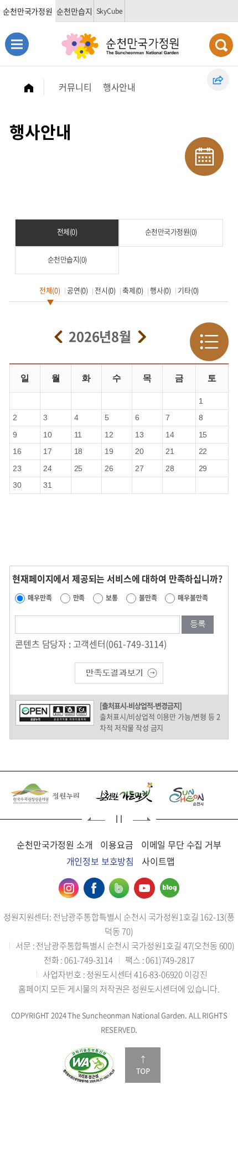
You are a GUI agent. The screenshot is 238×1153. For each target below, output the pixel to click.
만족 (79, 598)
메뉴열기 (17, 44)
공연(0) (77, 290)
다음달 (140, 332)
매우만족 (39, 598)
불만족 (148, 598)
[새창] (45, 793)
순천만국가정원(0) (171, 231)
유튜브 (144, 888)
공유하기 (218, 80)
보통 (112, 598)
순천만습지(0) (67, 259)
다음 (142, 819)
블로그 (169, 888)
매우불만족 (193, 598)
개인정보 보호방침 (100, 861)
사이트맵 (158, 861)
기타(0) (188, 290)
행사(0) (160, 290)
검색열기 (221, 45)
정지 (119, 819)
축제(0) (132, 290)
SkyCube (109, 11)
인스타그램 (68, 888)
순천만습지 (74, 11)
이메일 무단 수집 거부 (181, 844)
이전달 (56, 332)
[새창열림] (89, 1065)
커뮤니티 (75, 86)
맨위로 (143, 1065)
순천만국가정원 (28, 11)
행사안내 (119, 86)
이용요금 (116, 844)
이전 (96, 819)
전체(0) (67, 231)
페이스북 (94, 888)
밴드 (119, 888)
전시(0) (105, 290)
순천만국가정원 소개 (54, 844)
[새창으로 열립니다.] (119, 671)
